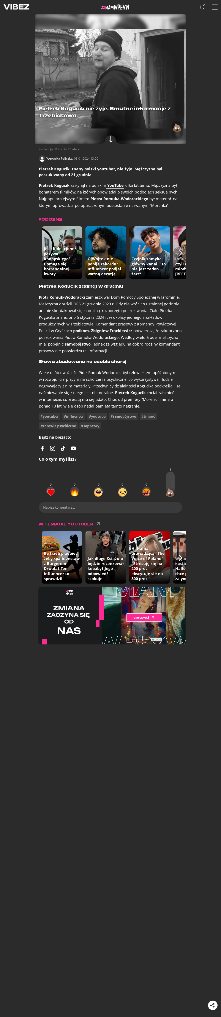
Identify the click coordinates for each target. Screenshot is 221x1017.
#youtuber (50, 416)
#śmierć (148, 416)
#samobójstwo (123, 416)
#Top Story (90, 426)
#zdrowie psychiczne (58, 426)
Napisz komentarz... (59, 507)
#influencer (74, 416)
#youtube (97, 416)
